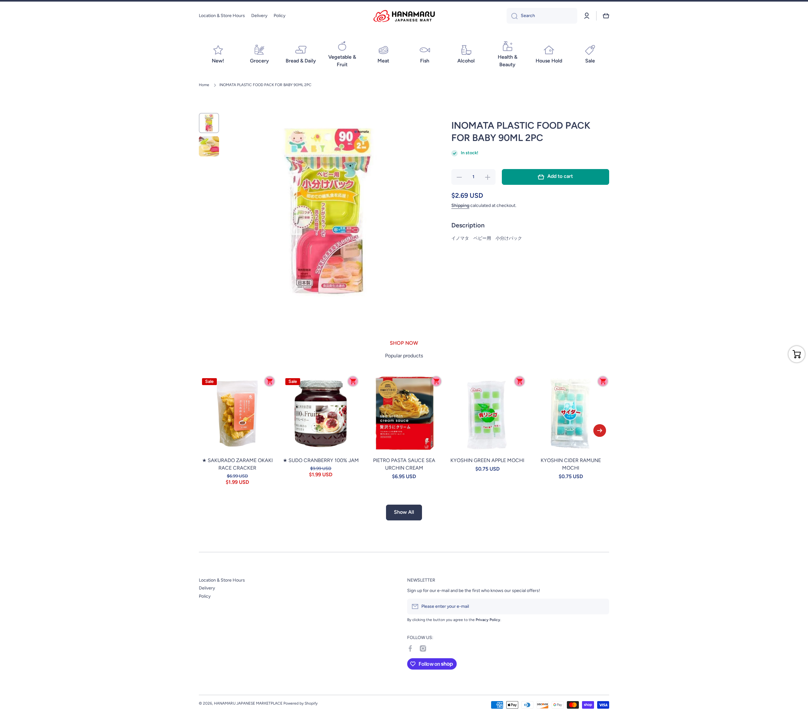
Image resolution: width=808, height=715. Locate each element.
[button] (606, 16)
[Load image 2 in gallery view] (209, 146)
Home (204, 85)
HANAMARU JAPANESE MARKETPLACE (248, 703)
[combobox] (542, 16)
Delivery (207, 588)
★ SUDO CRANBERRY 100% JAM (321, 460)
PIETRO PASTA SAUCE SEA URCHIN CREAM (404, 464)
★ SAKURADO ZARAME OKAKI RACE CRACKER (237, 464)
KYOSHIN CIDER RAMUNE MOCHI (571, 464)
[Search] (512, 16)
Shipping (460, 205)
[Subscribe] (601, 606)
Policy (205, 596)
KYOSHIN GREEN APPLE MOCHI (487, 460)
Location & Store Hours (222, 580)
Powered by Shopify (300, 703)
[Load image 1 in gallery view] (209, 123)
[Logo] (404, 16)
